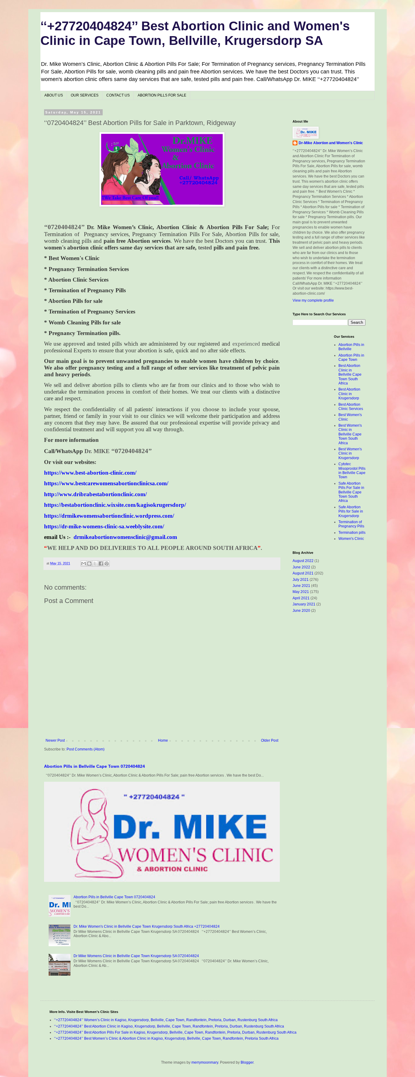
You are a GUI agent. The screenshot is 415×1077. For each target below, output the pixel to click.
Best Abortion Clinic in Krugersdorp (349, 393)
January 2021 (304, 604)
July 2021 (301, 579)
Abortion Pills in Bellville (351, 347)
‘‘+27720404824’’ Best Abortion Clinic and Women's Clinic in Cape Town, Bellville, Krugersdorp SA (195, 33)
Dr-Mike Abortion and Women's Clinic (331, 143)
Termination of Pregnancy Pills (351, 524)
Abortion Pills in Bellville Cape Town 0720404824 (94, 766)
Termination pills (351, 532)
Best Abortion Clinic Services (350, 406)
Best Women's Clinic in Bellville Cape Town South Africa (350, 434)
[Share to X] (95, 564)
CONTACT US (118, 95)
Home (163, 740)
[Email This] (84, 564)
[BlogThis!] (89, 564)
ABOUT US (53, 95)
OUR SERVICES (84, 95)
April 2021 (301, 598)
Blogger (247, 1062)
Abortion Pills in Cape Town (351, 357)
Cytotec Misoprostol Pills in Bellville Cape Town (351, 470)
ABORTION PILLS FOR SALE (162, 95)
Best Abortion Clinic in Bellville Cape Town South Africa (350, 374)
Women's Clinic (351, 539)
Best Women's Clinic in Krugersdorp (350, 453)
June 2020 (301, 610)
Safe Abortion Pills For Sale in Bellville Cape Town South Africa (351, 492)
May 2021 (301, 592)
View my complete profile (313, 300)
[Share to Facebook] (101, 564)
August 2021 (303, 573)
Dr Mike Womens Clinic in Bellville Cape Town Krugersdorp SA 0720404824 (136, 956)
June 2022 (301, 567)
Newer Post (55, 740)
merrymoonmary (204, 1062)
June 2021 (301, 586)
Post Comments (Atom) (86, 749)
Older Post (269, 740)
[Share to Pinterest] (107, 564)
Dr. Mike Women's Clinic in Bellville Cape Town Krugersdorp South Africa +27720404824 (147, 926)
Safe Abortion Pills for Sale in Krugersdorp (350, 511)
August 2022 (303, 561)
